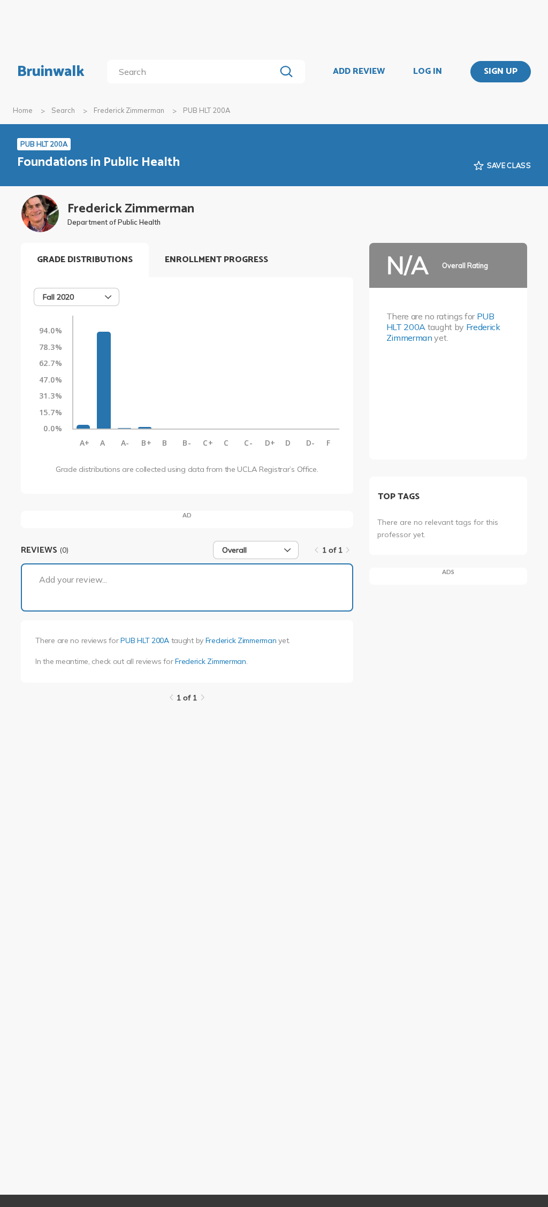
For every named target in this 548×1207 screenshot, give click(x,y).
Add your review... (73, 579)
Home (23, 110)
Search (63, 110)
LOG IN (427, 72)
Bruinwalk (51, 71)
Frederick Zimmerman (129, 110)
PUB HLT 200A (144, 640)
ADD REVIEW (359, 72)
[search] (193, 71)
